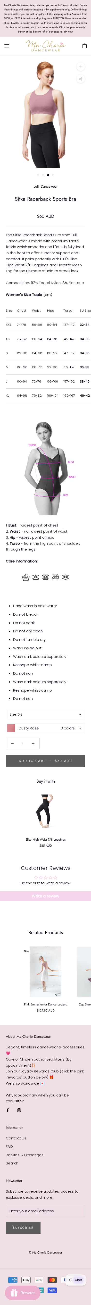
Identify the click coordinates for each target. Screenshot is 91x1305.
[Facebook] (7, 1110)
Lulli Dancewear (45, 186)
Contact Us (16, 1138)
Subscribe (23, 1227)
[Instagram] (19, 1110)
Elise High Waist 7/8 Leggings (45, 839)
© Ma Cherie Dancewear (45, 1252)
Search (12, 1163)
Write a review (45, 896)
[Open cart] (85, 45)
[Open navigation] (6, 46)
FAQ (9, 1146)
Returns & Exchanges (24, 1154)
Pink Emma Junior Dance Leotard (45, 1004)
